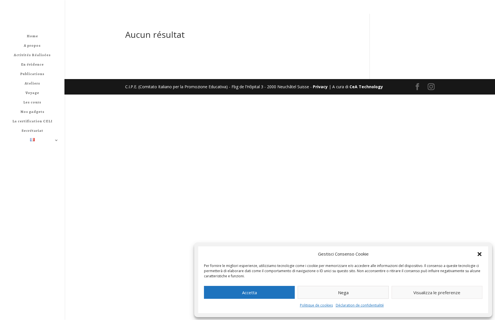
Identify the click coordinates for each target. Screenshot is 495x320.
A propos (32, 46)
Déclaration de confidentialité (360, 305)
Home (32, 36)
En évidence (32, 64)
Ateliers (32, 83)
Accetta (249, 292)
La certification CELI (32, 121)
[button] (479, 254)
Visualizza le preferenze (436, 292)
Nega (343, 292)
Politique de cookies (316, 305)
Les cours (32, 102)
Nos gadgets (32, 112)
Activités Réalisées (32, 55)
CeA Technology (366, 86)
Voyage (32, 93)
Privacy (320, 86)
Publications (32, 74)
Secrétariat (32, 131)
